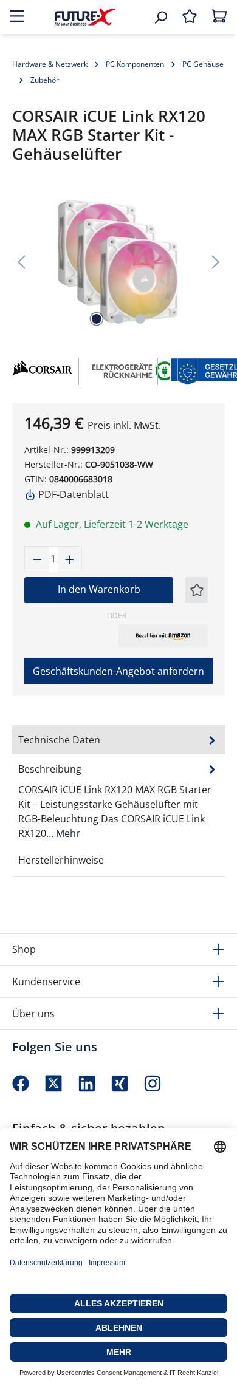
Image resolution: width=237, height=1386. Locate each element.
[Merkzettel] (189, 17)
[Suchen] (160, 17)
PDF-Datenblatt (72, 494)
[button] (163, 636)
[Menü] (17, 17)
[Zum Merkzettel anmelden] (197, 590)
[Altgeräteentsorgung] (134, 370)
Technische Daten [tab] (59, 739)
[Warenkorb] (219, 17)
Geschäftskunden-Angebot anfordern (118, 671)
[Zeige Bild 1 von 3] (96, 319)
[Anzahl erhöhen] (70, 559)
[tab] (118, 800)
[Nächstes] (216, 261)
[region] (118, 261)
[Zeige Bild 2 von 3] (118, 319)
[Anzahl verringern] (37, 559)
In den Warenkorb (99, 589)
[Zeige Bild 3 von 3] (140, 319)
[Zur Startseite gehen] (85, 17)
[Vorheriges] (21, 261)
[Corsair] (39, 371)
